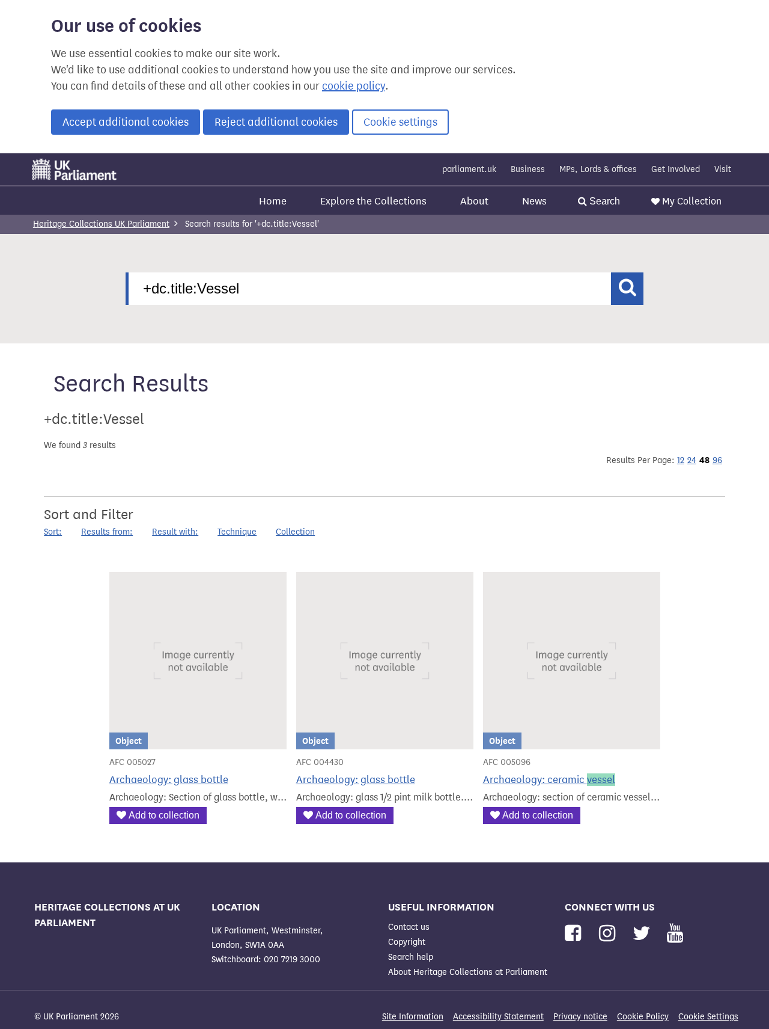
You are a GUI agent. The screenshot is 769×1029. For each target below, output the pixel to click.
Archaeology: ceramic (549, 779)
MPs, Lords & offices (598, 169)
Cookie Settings (708, 1017)
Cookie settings (400, 122)
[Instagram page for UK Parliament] (609, 934)
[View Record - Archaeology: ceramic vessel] (571, 742)
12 (680, 460)
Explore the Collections (373, 201)
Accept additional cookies (125, 122)
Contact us (409, 927)
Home (273, 201)
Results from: (107, 532)
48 (704, 460)
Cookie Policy (643, 1017)
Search (603, 201)
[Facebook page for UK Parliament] (575, 934)
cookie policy (353, 86)
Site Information (412, 1017)
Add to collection (164, 815)
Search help (410, 957)
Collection (295, 532)
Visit (722, 169)
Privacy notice (580, 1017)
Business (528, 169)
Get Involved (675, 169)
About (474, 201)
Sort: (53, 532)
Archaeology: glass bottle (168, 779)
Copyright (406, 942)
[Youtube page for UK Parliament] (675, 934)
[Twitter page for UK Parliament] (644, 934)
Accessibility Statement (498, 1017)
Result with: (175, 532)
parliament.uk (469, 169)
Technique (237, 532)
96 (717, 460)
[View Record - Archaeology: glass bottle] (198, 742)
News (534, 201)
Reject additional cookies (276, 122)
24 (691, 460)
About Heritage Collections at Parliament (467, 972)
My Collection (692, 201)
